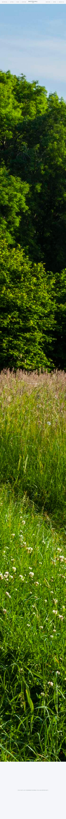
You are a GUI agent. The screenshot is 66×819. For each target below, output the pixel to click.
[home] (33, 2)
